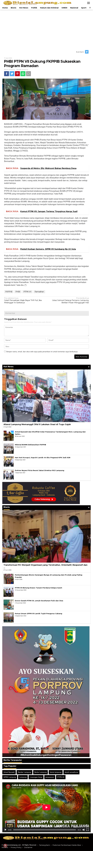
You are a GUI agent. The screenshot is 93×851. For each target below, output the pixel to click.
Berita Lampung (40, 772)
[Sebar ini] (6, 73)
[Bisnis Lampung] (37, 3)
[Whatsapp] (22, 73)
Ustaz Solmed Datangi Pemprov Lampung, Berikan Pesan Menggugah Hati (70, 300)
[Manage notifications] (5, 846)
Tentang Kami (44, 845)
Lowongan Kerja (36, 777)
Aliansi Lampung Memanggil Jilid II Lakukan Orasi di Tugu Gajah (37, 424)
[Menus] (88, 3)
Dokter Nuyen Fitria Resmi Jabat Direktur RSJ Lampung (39, 470)
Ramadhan (39, 292)
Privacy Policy (16, 847)
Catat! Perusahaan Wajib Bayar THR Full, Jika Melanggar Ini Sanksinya (23, 300)
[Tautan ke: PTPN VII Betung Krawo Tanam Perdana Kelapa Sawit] (9, 592)
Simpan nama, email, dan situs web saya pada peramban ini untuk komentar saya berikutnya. (42, 352)
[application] (46, 807)
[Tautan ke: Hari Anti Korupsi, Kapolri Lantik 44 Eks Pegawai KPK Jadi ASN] (9, 461)
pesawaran (50, 777)
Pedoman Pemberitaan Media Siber (67, 845)
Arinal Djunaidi (9, 772)
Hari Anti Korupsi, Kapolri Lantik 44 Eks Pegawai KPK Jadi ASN (42, 457)
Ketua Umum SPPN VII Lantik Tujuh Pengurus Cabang (38, 613)
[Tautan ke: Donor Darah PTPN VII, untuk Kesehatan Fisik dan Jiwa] (9, 604)
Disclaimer (28, 847)
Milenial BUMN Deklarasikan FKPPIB (30, 445)
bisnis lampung (55, 772)
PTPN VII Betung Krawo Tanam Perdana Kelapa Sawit (38, 588)
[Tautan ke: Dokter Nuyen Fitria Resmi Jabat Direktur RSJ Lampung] (9, 474)
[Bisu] (83, 830)
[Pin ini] (17, 73)
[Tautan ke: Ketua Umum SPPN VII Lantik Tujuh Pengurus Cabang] (9, 617)
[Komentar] (28, 73)
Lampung (23, 777)
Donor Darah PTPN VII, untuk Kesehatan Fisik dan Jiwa (39, 601)
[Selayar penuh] (87, 830)
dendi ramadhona (71, 772)
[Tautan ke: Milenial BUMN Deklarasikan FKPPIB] (9, 448)
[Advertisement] (46, 29)
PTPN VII (27, 292)
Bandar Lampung (22, 69)
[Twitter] (87, 52)
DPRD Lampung (10, 777)
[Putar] (5, 830)
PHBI (18, 292)
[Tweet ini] (12, 73)
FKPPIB (8, 292)
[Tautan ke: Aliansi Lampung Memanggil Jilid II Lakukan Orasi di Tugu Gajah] (46, 395)
